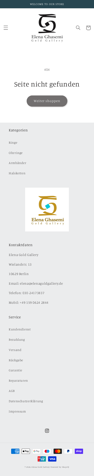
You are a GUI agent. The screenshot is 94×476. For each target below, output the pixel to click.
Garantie (15, 370)
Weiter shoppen (47, 101)
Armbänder (17, 163)
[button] (6, 28)
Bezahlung (17, 339)
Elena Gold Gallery (40, 467)
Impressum (17, 411)
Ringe (13, 142)
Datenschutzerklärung (26, 401)
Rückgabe (16, 360)
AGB (12, 391)
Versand (15, 350)
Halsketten (17, 173)
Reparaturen (18, 380)
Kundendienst (20, 329)
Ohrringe (16, 153)
